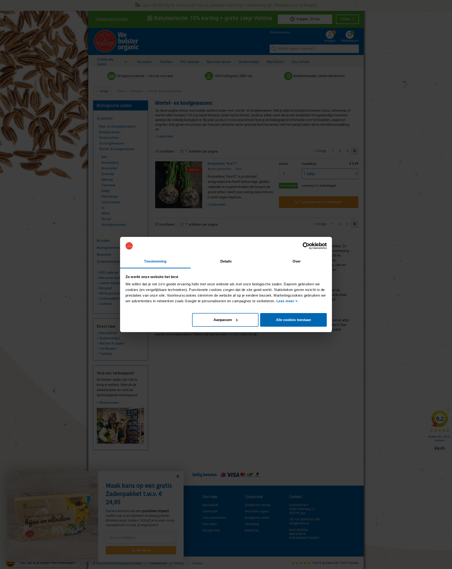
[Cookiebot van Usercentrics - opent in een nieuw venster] (306, 245)
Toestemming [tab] (155, 261)
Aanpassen (223, 320)
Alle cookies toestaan (293, 320)
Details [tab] (226, 261)
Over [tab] (297, 261)
